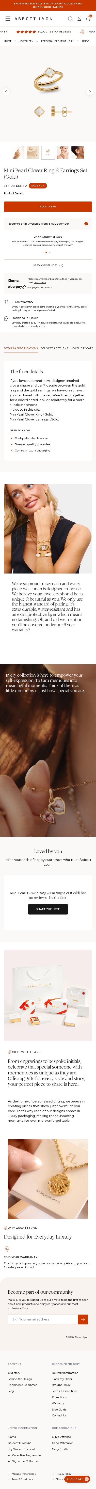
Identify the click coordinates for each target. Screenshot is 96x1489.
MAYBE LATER (48, 787)
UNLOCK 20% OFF (48, 775)
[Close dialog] (93, 693)
